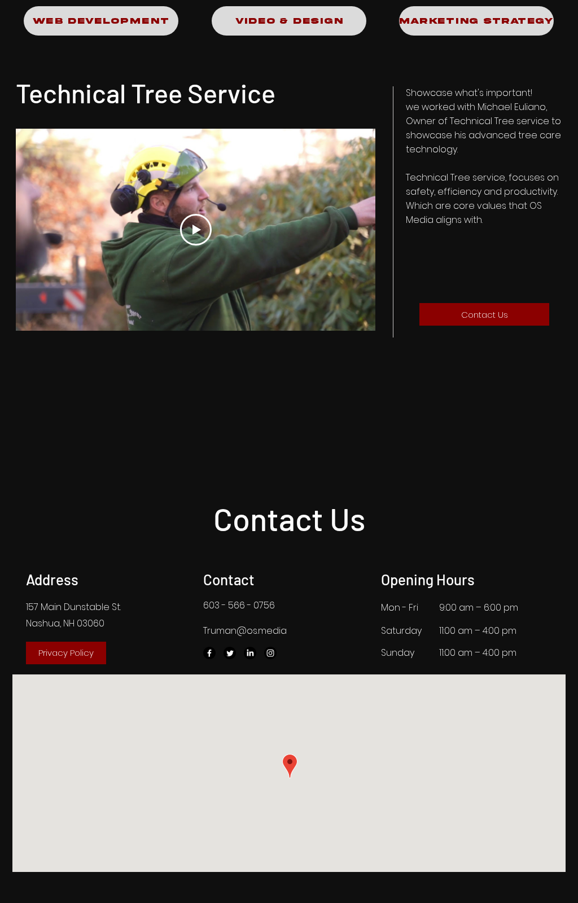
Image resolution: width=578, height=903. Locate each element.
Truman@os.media (245, 630)
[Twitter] (230, 653)
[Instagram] (270, 653)
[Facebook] (209, 653)
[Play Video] (196, 230)
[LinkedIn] (250, 653)
